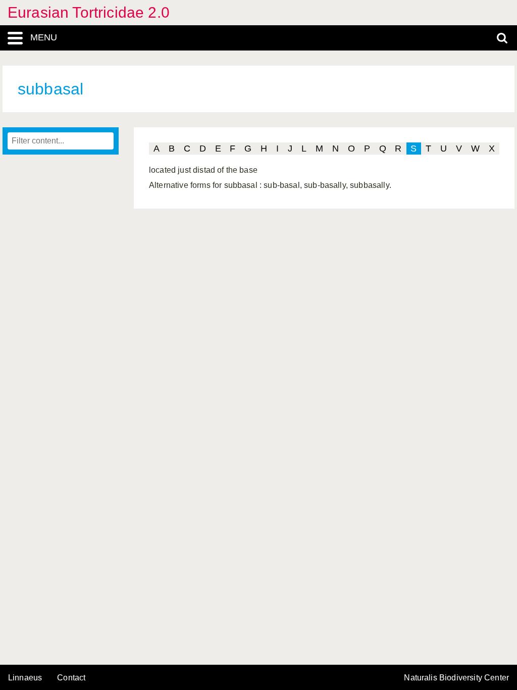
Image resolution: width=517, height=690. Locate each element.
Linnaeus (25, 678)
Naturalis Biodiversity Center (456, 678)
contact (71, 677)
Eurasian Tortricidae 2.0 (89, 12)
